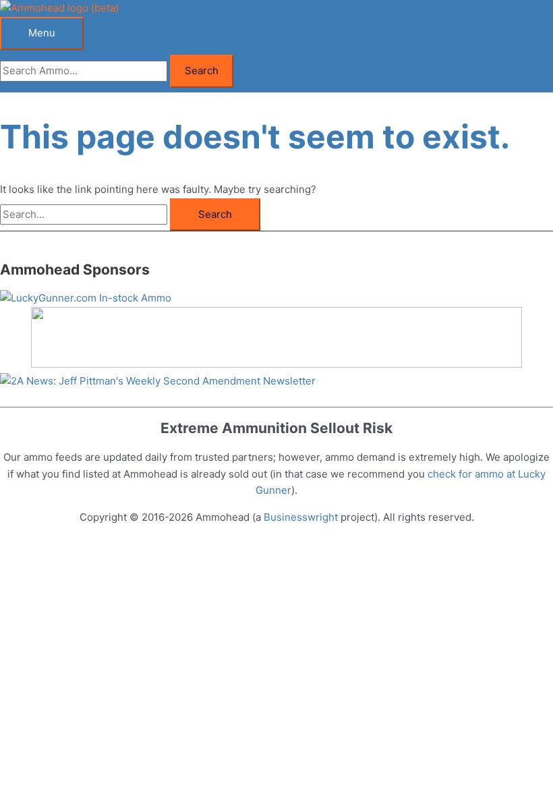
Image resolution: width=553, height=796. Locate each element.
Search (202, 70)
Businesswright (301, 517)
